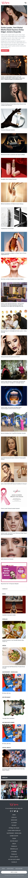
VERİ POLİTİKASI (10, 868)
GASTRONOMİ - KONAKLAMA (14, 833)
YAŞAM (14, 838)
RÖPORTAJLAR (14, 849)
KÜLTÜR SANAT (14, 841)
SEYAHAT (14, 825)
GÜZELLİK (14, 817)
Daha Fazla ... (5, 50)
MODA (14, 814)
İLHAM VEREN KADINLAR (14, 830)
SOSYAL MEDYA (14, 856)
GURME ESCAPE (14, 835)
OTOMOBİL (14, 851)
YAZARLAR (14, 862)
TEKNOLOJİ (14, 846)
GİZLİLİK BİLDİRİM (18, 868)
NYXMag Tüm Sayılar (14, 828)
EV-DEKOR (14, 822)
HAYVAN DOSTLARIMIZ (14, 859)
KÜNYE (3, 868)
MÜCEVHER (14, 820)
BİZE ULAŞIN (14, 872)
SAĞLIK (14, 843)
